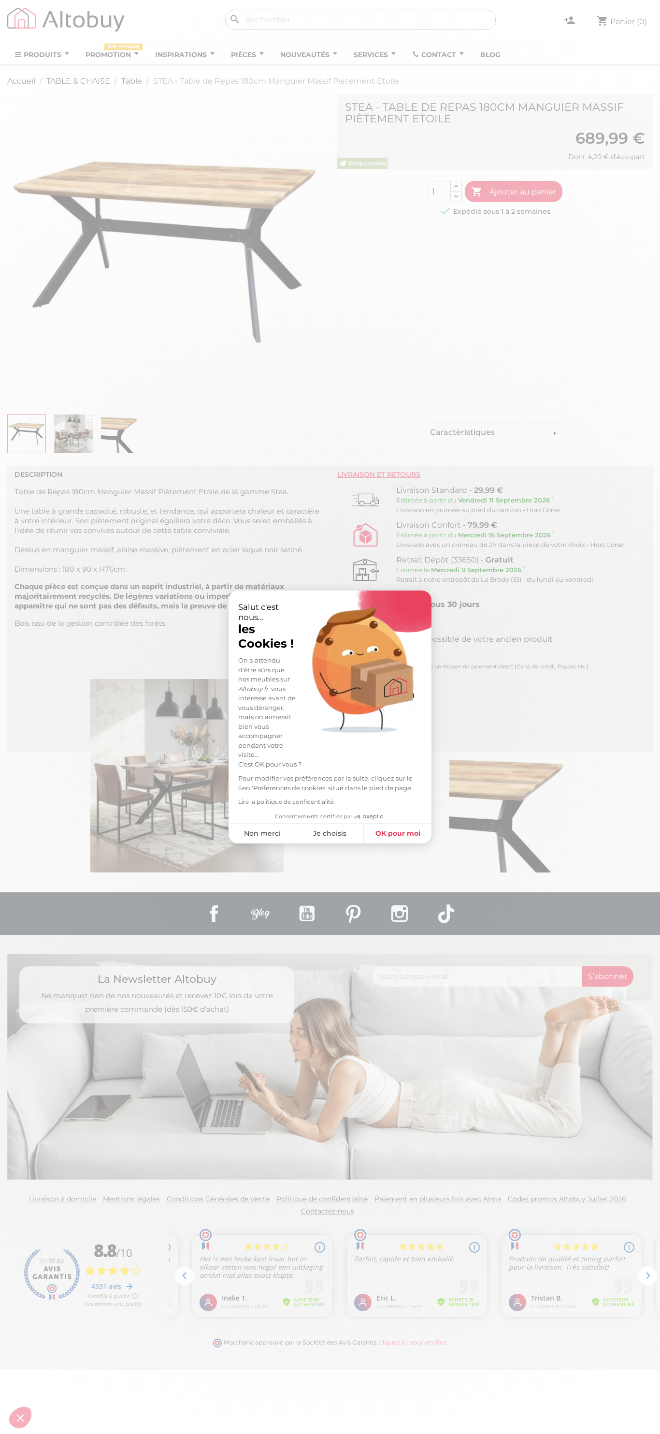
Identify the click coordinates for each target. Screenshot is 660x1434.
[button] (20, 1417)
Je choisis (329, 833)
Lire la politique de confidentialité (286, 801)
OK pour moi (397, 833)
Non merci (262, 833)
